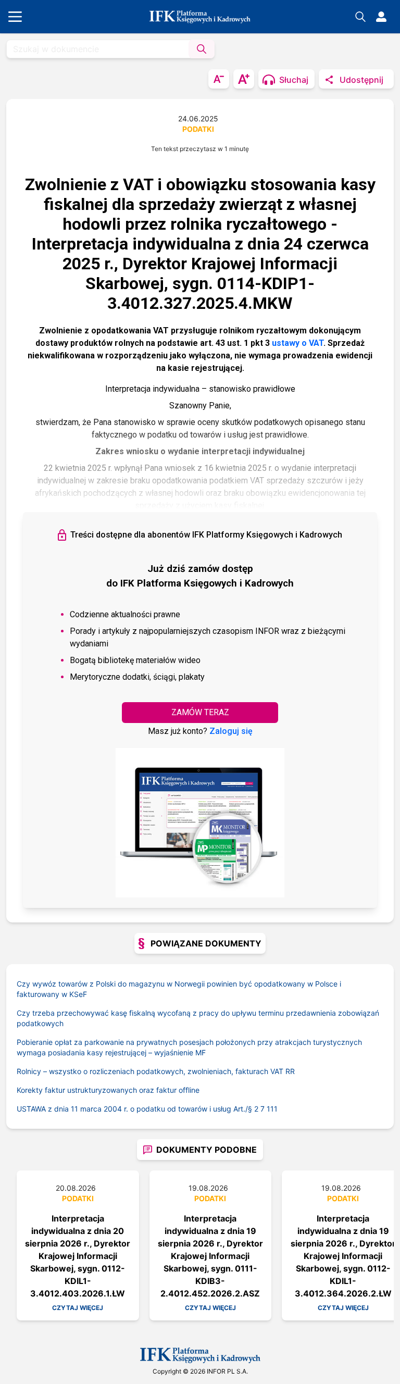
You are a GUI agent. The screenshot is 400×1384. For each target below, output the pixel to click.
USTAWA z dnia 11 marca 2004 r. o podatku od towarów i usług (135, 1108)
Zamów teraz (200, 712)
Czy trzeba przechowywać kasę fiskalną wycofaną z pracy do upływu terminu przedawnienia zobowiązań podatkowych (198, 1018)
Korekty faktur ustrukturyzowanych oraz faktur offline (108, 1090)
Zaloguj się (231, 731)
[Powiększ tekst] (243, 79)
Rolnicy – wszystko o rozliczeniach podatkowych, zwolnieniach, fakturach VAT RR (156, 1071)
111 (272, 1108)
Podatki (198, 128)
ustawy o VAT (297, 343)
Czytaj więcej (77, 1308)
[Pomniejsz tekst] (218, 79)
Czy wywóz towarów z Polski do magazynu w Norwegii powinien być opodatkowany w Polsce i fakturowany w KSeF (179, 989)
